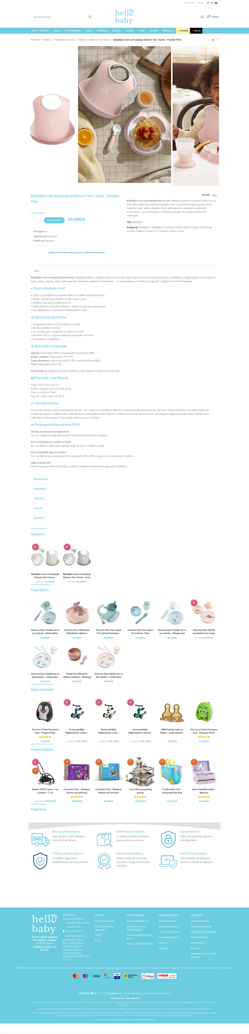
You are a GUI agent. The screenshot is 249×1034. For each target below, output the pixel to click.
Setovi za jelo (176, 231)
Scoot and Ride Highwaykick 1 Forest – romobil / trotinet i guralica (140, 732)
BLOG (98, 940)
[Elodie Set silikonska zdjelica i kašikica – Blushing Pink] (77, 656)
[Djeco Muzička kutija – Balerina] (203, 772)
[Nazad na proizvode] (213, 40)
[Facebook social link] (208, 3)
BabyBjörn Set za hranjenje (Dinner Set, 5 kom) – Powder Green (45, 577)
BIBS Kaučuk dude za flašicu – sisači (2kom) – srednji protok (172, 732)
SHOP (34, 31)
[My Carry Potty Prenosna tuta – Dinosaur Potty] (203, 712)
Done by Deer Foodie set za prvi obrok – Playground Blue (172, 633)
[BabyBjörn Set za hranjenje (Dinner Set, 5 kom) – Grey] (77, 556)
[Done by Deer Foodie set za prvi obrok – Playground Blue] (172, 612)
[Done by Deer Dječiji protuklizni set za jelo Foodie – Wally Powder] (203, 612)
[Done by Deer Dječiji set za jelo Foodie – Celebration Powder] (108, 656)
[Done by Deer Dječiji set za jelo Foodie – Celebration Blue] (45, 656)
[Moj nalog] (202, 17)
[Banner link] (44, 924)
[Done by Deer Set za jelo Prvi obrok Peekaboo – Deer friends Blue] (108, 612)
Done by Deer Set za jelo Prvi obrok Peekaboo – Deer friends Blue (108, 633)
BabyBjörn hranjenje (163, 227)
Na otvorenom (73, 31)
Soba (141, 31)
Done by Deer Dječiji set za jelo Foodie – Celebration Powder (109, 677)
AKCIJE (196, 31)
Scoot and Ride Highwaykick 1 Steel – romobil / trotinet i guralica (77, 732)
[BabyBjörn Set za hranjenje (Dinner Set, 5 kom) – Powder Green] (45, 556)
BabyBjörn (144, 227)
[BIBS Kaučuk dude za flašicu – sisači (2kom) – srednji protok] (172, 712)
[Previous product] (209, 40)
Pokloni (153, 31)
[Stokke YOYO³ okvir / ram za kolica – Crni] (45, 772)
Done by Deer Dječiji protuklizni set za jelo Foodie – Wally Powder (204, 633)
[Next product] (216, 40)
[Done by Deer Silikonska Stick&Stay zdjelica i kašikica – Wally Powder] (77, 612)
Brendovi (167, 31)
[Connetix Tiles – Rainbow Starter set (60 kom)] (77, 772)
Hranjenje (102, 31)
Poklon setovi (182, 227)
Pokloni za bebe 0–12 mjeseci (94, 39)
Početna (35, 39)
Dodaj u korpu (54, 220)
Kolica (56, 31)
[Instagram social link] (212, 3)
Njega (89, 31)
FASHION (130, 31)
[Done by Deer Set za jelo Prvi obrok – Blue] (140, 612)
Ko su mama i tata (105, 921)
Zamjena (163, 948)
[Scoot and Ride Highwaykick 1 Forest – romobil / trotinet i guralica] (140, 712)
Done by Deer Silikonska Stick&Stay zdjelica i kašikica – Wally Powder (77, 633)
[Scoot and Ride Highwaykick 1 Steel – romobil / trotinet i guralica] (77, 712)
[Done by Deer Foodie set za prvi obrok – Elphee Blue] (45, 612)
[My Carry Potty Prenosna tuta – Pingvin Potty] (45, 712)
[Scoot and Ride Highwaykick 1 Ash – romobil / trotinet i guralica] (108, 712)
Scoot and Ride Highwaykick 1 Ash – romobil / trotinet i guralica (108, 732)
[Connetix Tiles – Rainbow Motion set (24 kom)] (108, 772)
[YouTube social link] (216, 3)
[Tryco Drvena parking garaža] (140, 772)
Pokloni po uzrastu (64, 39)
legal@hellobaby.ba (146, 1019)
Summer (183, 31)
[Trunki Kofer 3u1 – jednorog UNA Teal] (172, 772)
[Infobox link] (60, 839)
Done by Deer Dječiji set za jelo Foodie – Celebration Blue (45, 677)
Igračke (117, 31)
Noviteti (43, 31)
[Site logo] (124, 16)
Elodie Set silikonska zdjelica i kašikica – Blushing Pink (77, 677)
